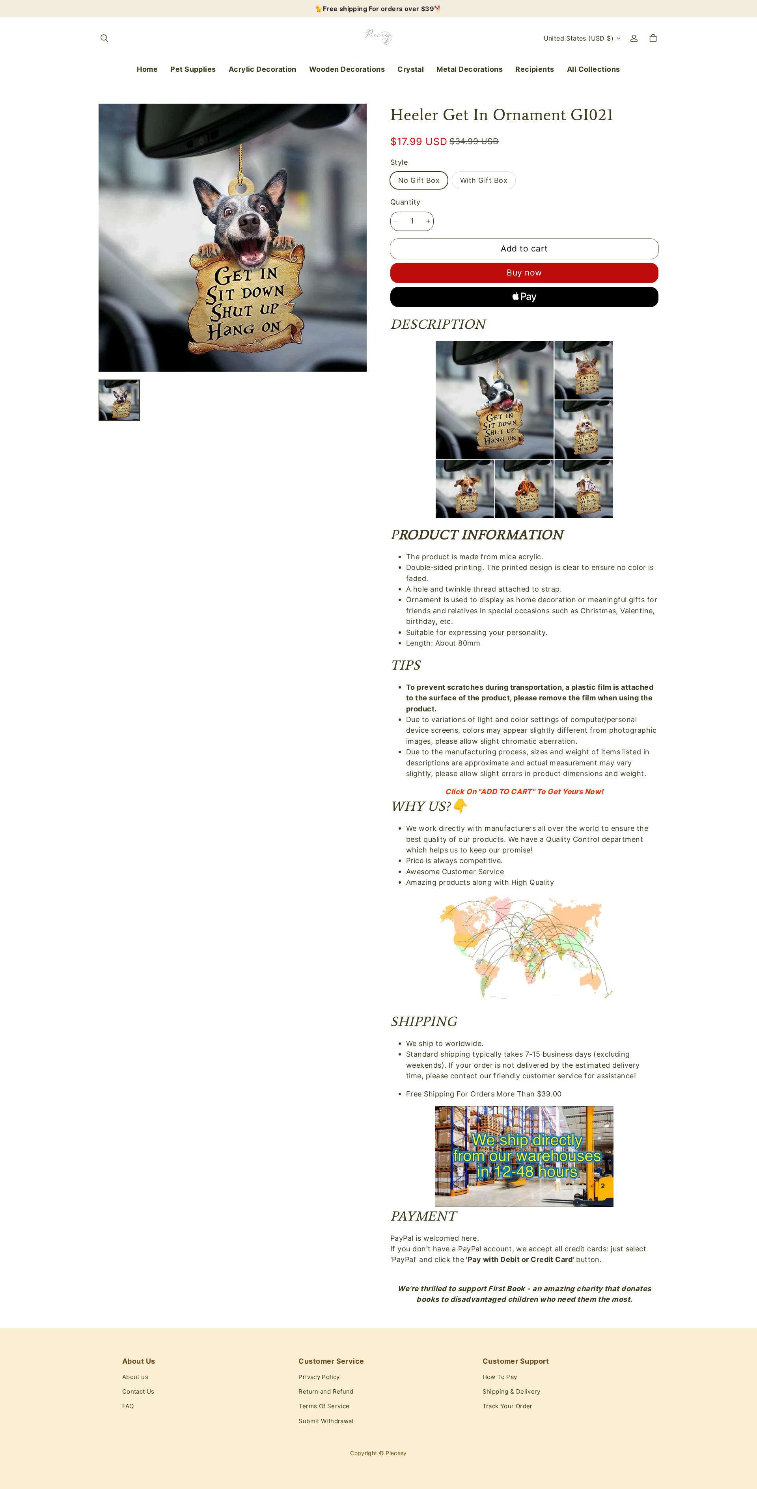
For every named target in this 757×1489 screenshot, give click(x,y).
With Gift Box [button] (483, 180)
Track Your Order (508, 1406)
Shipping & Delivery (512, 1391)
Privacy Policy (318, 1377)
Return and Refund (325, 1391)
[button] (104, 38)
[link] (193, 69)
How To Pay (500, 1377)
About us (135, 1377)
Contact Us (138, 1391)
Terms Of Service (323, 1406)
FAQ (128, 1406)
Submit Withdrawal (325, 1421)
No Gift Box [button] (419, 180)
